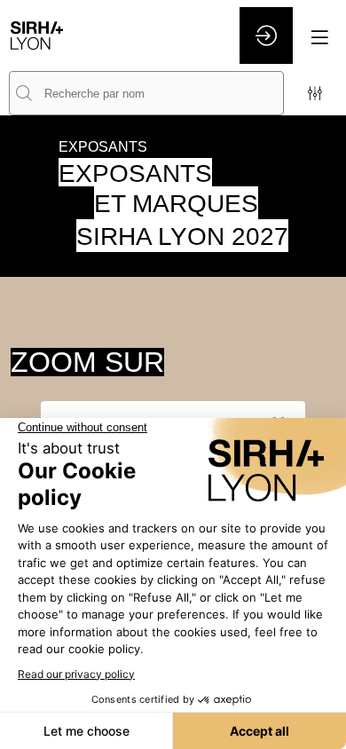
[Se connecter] (266, 35)
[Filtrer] (315, 93)
